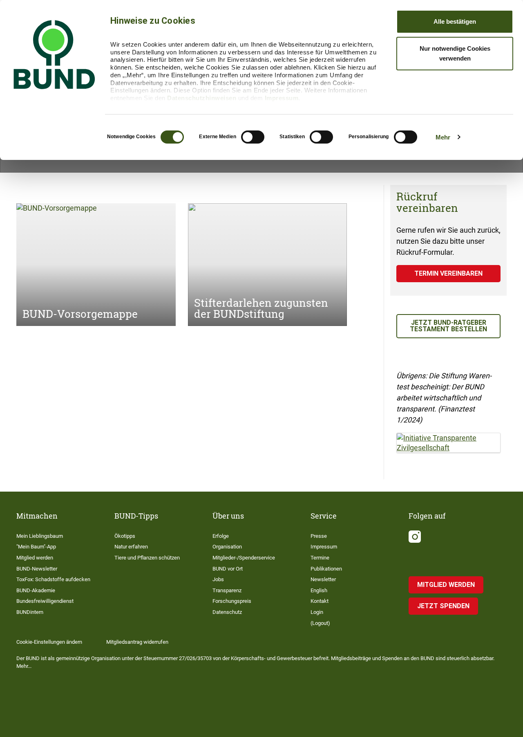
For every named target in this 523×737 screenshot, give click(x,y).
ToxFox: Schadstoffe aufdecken (53, 579)
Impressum (282, 97)
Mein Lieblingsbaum (39, 536)
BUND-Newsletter (36, 569)
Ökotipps (124, 536)
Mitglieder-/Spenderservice (243, 558)
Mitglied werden (34, 558)
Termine (320, 558)
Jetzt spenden (443, 606)
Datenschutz (227, 612)
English (319, 590)
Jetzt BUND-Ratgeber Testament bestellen (448, 326)
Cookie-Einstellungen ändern (49, 642)
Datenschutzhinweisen (201, 97)
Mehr (443, 137)
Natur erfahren (131, 547)
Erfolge (220, 536)
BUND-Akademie (35, 590)
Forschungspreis (231, 601)
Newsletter (323, 579)
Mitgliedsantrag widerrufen (137, 642)
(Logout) (320, 623)
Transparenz (226, 590)
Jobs (218, 579)
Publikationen (326, 569)
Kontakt (320, 601)
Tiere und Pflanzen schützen (147, 558)
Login (317, 612)
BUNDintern (29, 612)
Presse (319, 536)
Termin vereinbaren (448, 273)
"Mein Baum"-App (36, 547)
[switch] (252, 137)
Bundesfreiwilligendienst (45, 601)
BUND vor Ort (227, 569)
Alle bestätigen (455, 21)
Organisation (227, 547)
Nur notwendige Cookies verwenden (455, 53)
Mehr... (23, 666)
